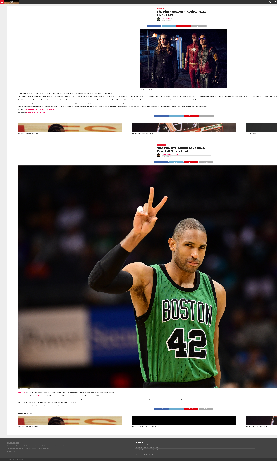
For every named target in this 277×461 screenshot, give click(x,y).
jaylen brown (40, 405)
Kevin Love (70, 399)
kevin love (55, 405)
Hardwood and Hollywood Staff (170, 154)
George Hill (155, 399)
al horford (29, 405)
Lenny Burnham (166, 18)
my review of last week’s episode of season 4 (39, 109)
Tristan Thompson (139, 399)
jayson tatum (48, 405)
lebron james (62, 405)
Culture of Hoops (31, 1)
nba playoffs (70, 405)
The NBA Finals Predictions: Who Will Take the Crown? (146, 426)
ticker (43, 112)
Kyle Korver (96, 399)
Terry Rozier (21, 395)
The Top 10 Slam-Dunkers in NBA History (142, 133)
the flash (38, 112)
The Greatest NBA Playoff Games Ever (28, 133)
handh (33, 112)
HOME (22, 1)
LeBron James (21, 399)
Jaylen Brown (21, 392)
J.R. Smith (146, 399)
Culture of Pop (42, 1)
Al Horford (40, 395)
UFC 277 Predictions (251, 133)
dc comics (28, 112)
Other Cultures (53, 1)
